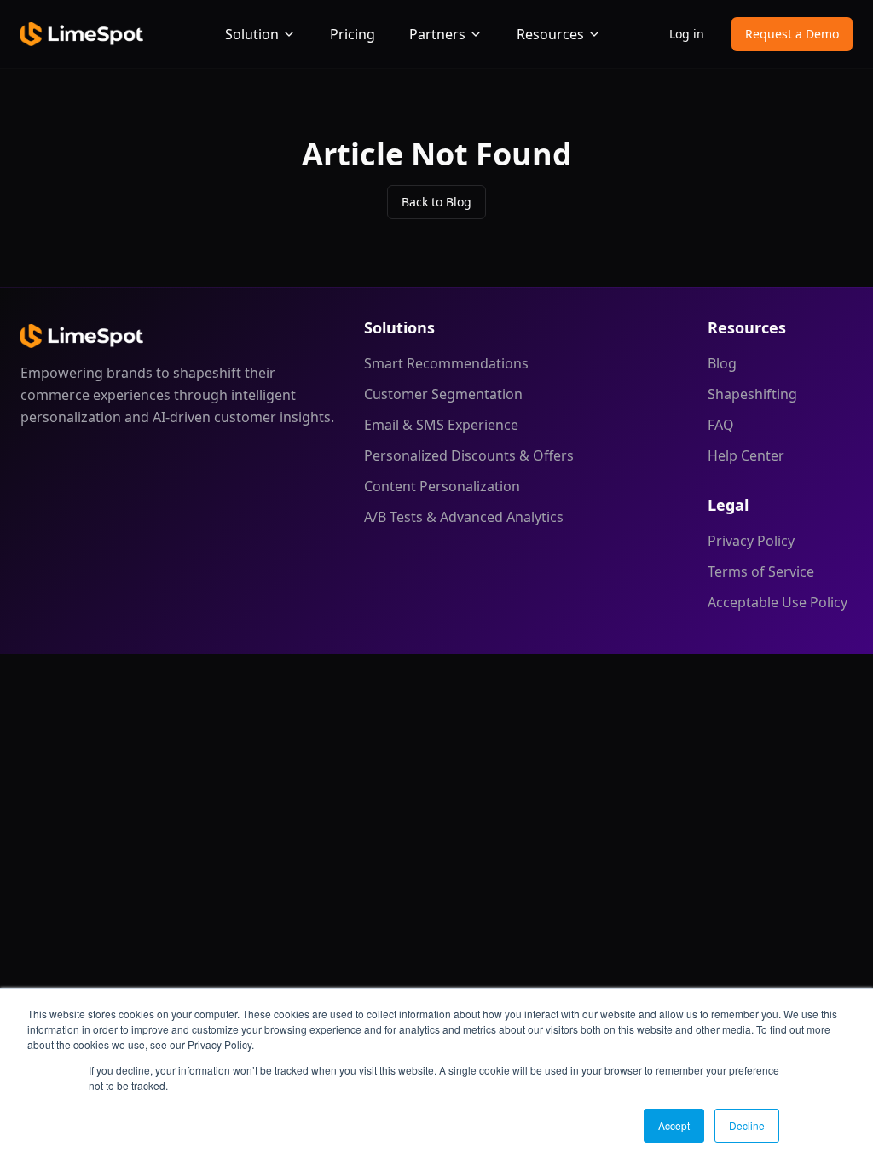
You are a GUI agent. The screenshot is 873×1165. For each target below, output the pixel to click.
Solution (252, 34)
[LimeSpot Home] (81, 336)
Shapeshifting (752, 394)
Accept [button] (674, 1125)
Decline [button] (747, 1125)
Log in (686, 34)
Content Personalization (442, 486)
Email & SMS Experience (441, 424)
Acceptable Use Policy (777, 602)
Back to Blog (436, 202)
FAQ (721, 424)
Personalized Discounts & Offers (469, 455)
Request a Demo (792, 34)
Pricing (352, 34)
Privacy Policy (751, 540)
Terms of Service (761, 571)
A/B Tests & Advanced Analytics (464, 516)
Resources (550, 34)
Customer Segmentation (443, 394)
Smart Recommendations (446, 363)
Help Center (746, 455)
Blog (722, 363)
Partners (437, 34)
